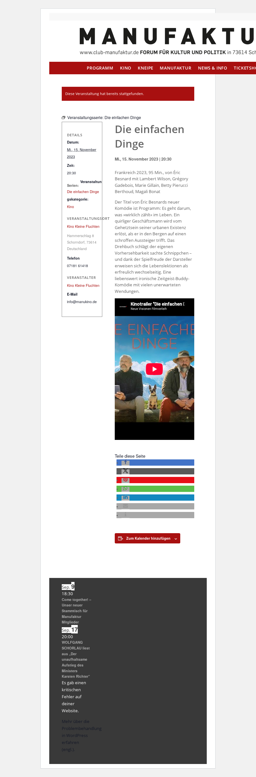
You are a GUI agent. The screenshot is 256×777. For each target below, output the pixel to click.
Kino (70, 206)
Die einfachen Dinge (83, 191)
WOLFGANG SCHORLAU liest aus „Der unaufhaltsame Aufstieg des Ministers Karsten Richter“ (76, 659)
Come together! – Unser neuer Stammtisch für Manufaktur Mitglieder (76, 611)
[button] (126, 463)
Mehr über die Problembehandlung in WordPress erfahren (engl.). (82, 735)
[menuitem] (100, 68)
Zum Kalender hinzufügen (148, 538)
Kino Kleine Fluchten (83, 226)
